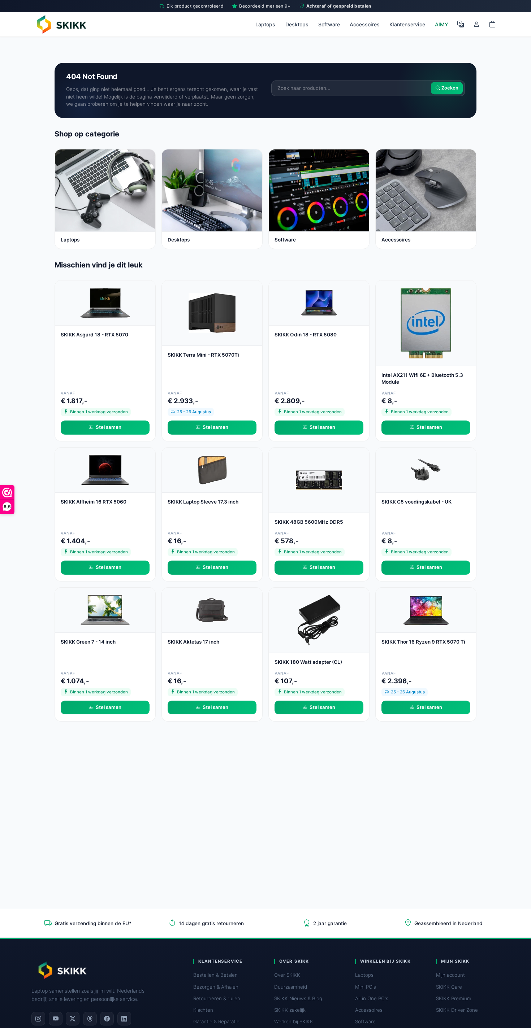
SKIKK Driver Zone (457, 1010)
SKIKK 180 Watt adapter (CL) (308, 662)
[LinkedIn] (124, 1018)
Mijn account (450, 975)
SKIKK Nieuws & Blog (298, 998)
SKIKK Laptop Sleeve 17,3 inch (203, 502)
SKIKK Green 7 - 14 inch (88, 642)
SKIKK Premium (453, 998)
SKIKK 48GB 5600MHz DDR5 (309, 522)
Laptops (265, 24)
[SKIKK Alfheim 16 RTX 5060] (105, 469)
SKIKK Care (449, 987)
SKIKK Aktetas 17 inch (193, 642)
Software (329, 24)
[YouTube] (55, 1018)
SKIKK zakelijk (290, 1010)
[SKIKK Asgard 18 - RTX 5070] (105, 302)
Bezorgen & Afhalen (215, 987)
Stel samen (108, 427)
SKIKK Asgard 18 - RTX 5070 (94, 334)
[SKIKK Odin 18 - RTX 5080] (319, 302)
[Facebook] (107, 1018)
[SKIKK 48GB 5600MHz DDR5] (319, 479)
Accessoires (365, 24)
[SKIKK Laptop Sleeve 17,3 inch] (212, 469)
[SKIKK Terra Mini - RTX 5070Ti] (212, 312)
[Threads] (90, 1018)
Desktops (296, 24)
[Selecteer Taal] (460, 24)
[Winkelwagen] (492, 24)
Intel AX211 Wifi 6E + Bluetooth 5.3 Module (422, 378)
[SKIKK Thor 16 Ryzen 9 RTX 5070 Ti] (426, 609)
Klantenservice (407, 24)
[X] (72, 1018)
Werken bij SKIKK (293, 1021)
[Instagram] (38, 1018)
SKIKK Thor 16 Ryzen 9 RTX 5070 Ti (423, 642)
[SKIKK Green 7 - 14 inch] (105, 609)
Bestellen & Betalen (215, 975)
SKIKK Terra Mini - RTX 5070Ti (203, 355)
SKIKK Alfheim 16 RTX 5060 (93, 502)
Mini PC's (365, 987)
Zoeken (449, 88)
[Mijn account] (476, 24)
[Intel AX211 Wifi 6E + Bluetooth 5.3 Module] (426, 322)
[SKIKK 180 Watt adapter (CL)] (319, 620)
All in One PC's (371, 998)
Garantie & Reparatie (216, 1021)
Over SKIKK (287, 975)
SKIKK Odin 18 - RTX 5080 (306, 334)
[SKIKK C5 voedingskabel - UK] (426, 469)
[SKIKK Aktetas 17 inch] (212, 609)
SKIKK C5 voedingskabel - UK (416, 502)
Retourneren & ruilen (216, 998)
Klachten (203, 1010)
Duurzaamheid (290, 987)
